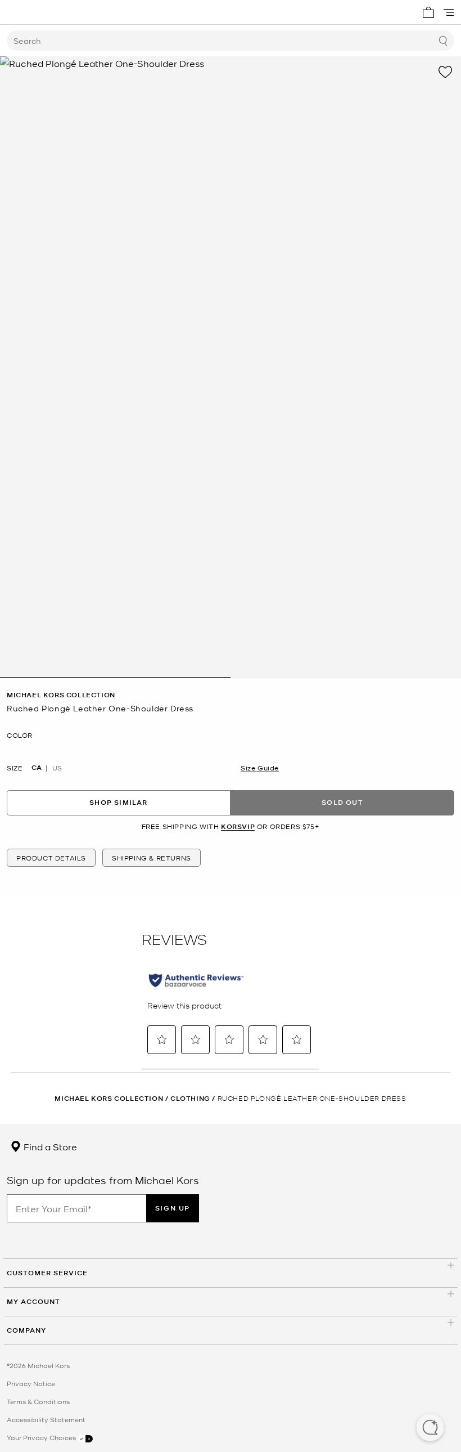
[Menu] (448, 12)
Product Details (51, 857)
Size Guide (260, 768)
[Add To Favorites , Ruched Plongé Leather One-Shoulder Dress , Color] (445, 72)
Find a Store (49, 1146)
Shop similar (118, 802)
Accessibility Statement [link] (46, 1419)
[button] (430, 1428)
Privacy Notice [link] (31, 1383)
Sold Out (342, 802)
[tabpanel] (230, 367)
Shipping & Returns (151, 857)
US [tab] (57, 768)
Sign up (172, 1208)
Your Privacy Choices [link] (42, 1437)
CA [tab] (36, 768)
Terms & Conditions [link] (38, 1401)
